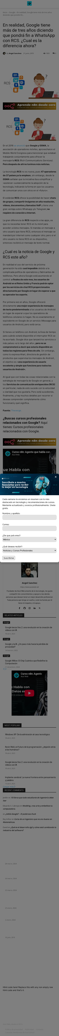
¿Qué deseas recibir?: (12, 546)
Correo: (5, 524)
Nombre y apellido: (11, 513)
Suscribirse (9, 558)
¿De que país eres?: (11, 535)
